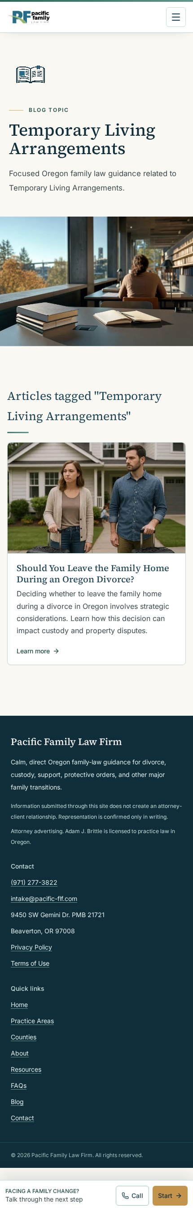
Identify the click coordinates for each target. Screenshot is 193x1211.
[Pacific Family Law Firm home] (29, 17)
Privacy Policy (31, 947)
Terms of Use (30, 963)
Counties (23, 1037)
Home (19, 1004)
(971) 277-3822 (34, 882)
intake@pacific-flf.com (44, 898)
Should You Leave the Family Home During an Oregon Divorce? (93, 574)
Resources (26, 1069)
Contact (22, 1118)
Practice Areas (32, 1021)
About (20, 1053)
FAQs (18, 1085)
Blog (17, 1101)
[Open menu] (176, 17)
